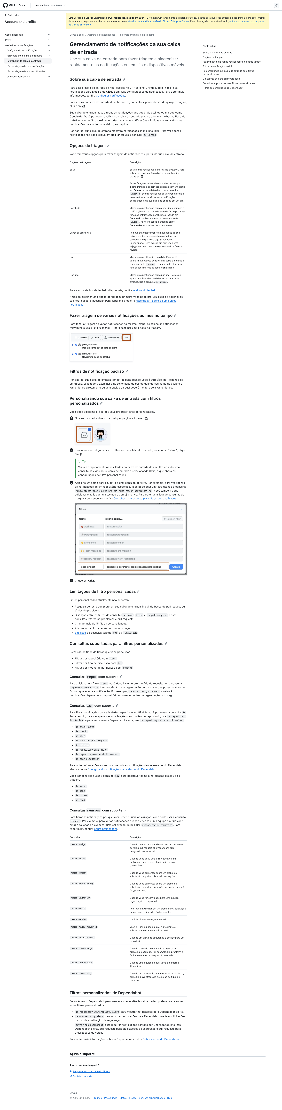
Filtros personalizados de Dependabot (105, 992)
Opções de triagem (88, 145)
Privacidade (110, 1097)
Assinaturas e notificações (101, 34)
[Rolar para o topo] (275, 1103)
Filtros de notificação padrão (97, 371)
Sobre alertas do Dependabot (161, 1039)
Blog (169, 1097)
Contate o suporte (82, 1076)
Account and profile (20, 22)
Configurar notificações (110, 95)
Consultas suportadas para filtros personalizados (116, 643)
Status (123, 1097)
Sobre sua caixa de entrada (95, 79)
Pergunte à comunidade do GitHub (91, 1071)
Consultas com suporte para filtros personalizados (144, 498)
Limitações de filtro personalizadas (103, 591)
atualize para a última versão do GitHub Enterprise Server (158, 21)
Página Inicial (14, 15)
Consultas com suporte (94, 677)
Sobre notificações (105, 828)
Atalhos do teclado (145, 290)
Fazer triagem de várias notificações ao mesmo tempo (121, 315)
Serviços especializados (152, 1097)
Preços (132, 1097)
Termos (98, 1097)
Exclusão (80, 632)
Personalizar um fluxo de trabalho (136, 34)
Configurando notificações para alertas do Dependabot (122, 769)
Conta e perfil (77, 34)
